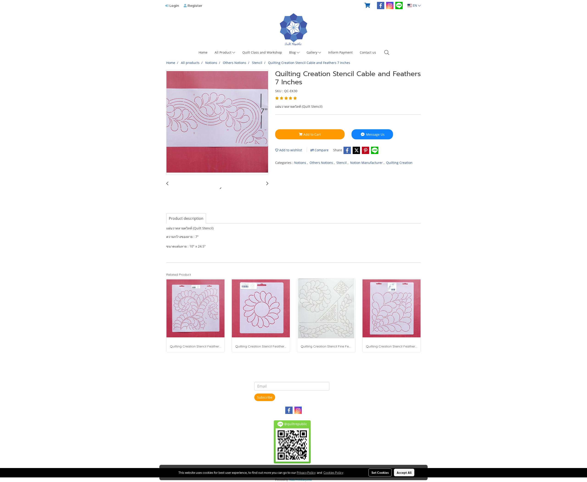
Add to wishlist (290, 150)
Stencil (342, 162)
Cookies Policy (333, 472)
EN (415, 5)
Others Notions (322, 162)
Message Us (375, 134)
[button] (387, 52)
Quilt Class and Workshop (262, 52)
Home (203, 52)
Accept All (404, 472)
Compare (321, 150)
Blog (293, 52)
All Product (223, 52)
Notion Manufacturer (367, 162)
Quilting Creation (399, 162)
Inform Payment (340, 52)
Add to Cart (311, 134)
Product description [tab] (186, 218)
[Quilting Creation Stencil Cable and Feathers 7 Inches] (217, 122)
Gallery (312, 52)
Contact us (368, 52)
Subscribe (264, 397)
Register (194, 5)
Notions (300, 162)
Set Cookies (380, 472)
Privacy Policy (306, 472)
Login (174, 5)
